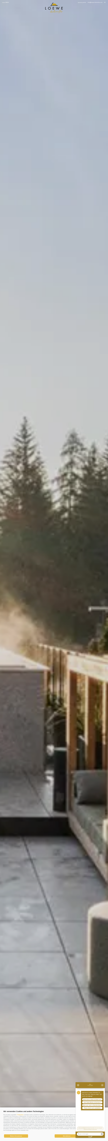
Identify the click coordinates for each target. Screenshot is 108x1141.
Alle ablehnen (66, 1136)
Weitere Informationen (16, 1136)
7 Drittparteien (20, 1114)
